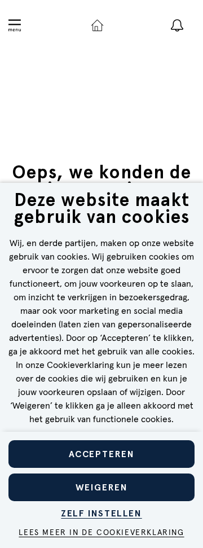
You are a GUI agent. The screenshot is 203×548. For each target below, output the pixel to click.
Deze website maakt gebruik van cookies (101, 209)
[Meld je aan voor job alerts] (177, 25)
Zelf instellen (101, 513)
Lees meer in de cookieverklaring (101, 533)
